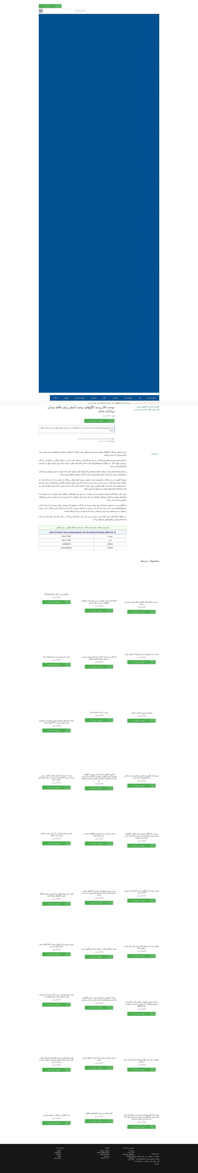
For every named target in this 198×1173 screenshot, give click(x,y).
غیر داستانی (150, 327)
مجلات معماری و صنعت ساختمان (141, 354)
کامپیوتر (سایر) (148, 271)
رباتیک (150, 90)
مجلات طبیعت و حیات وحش (143, 391)
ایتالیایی (150, 197)
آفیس (151, 215)
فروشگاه (131, 1157)
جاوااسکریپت (148, 220)
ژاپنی (151, 204)
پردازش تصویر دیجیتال (145, 250)
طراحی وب (149, 218)
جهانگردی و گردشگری (146, 277)
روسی (150, 199)
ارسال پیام (58, 1158)
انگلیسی (150, 186)
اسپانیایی (150, 194)
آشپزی (152, 293)
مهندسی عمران (147, 71)
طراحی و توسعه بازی (145, 231)
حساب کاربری (105, 1157)
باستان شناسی (148, 162)
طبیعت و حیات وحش (147, 298)
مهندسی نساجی (147, 116)
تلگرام (59, 1150)
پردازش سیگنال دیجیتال (144, 127)
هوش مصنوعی (147, 247)
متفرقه (151, 330)
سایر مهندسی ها (147, 133)
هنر (153, 18)
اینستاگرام (58, 1152)
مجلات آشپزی (148, 386)
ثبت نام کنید (42, 2)
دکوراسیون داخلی (148, 287)
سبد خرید (106, 1156)
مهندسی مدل (148, 119)
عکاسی (150, 20)
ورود (49, 2)
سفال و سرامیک (147, 60)
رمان (152, 319)
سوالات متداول (104, 1150)
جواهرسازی (149, 47)
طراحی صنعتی (148, 87)
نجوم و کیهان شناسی (145, 143)
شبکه (151, 239)
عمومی (150, 180)
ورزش (152, 279)
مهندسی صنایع (148, 95)
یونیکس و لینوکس (147, 253)
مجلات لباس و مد (147, 338)
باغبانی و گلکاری (148, 274)
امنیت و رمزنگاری (146, 244)
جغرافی (150, 156)
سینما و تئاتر (148, 34)
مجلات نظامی (148, 375)
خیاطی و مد (148, 50)
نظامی (152, 301)
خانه (158, 403)
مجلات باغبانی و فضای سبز (143, 351)
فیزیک (150, 140)
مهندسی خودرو (147, 92)
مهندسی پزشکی (147, 82)
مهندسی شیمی (147, 84)
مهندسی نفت (148, 100)
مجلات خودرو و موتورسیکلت (143, 370)
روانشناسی (149, 175)
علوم (152, 135)
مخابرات (150, 124)
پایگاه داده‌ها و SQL (146, 242)
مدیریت (151, 306)
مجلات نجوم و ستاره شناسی (143, 359)
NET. (151, 234)
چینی (151, 202)
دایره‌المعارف (149, 303)
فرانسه (150, 189)
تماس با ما (131, 1159)
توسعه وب (149, 229)
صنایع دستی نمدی (103, 441)
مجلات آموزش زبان (146, 389)
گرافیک (150, 26)
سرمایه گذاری (149, 309)
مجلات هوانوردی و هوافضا (144, 357)
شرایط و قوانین (104, 1154)
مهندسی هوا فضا (147, 79)
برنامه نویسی (148, 223)
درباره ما (131, 1150)
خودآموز (151, 295)
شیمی (150, 146)
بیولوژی (150, 148)
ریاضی (150, 138)
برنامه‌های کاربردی (146, 266)
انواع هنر (150, 39)
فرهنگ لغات (148, 178)
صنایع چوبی (149, 44)
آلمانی (150, 191)
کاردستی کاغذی (147, 58)
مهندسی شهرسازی (146, 98)
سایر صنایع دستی (147, 63)
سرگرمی (151, 317)
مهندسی (151, 66)
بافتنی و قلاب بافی (146, 52)
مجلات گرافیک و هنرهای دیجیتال (142, 346)
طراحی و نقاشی (147, 23)
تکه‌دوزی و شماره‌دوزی (145, 55)
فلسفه (150, 170)
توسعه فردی (150, 325)
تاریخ (151, 159)
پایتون (151, 226)
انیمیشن (150, 28)
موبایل (150, 258)
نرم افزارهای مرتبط (103, 1152)
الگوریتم (150, 255)
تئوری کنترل (148, 122)
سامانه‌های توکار (147, 263)
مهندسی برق (148, 76)
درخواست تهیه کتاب (128, 1154)
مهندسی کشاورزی (146, 103)
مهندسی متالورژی (146, 108)
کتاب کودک (150, 322)
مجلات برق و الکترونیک (145, 367)
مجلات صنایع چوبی (146, 335)
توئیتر (60, 1156)
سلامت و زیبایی (149, 284)
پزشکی (150, 151)
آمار (151, 167)
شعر (151, 36)
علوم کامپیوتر (148, 269)
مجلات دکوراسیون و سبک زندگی (142, 349)
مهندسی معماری (147, 68)
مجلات (152, 333)
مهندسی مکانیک (147, 74)
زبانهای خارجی (149, 183)
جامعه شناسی (148, 173)
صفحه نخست (149, 15)
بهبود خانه (151, 290)
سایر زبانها (149, 207)
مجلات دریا (149, 378)
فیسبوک (59, 1154)
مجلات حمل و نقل (146, 373)
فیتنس (152, 282)
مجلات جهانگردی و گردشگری (142, 365)
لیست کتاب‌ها (130, 1156)
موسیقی (150, 31)
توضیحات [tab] (154, 454)
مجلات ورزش (148, 383)
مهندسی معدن (148, 111)
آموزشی (151, 314)
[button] (141, 612)
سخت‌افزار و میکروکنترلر (144, 261)
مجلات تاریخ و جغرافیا (145, 381)
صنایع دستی (150, 42)
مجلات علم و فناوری (145, 362)
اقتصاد (150, 164)
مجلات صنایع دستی (146, 341)
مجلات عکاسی (148, 343)
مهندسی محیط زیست (145, 106)
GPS (151, 130)
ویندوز (150, 237)
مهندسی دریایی (147, 114)
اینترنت (151, 311)
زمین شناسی (148, 154)
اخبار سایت (130, 1152)
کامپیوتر (151, 210)
